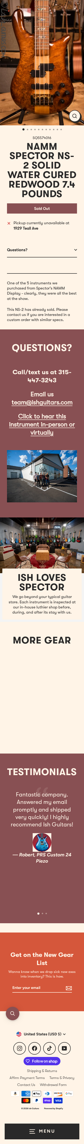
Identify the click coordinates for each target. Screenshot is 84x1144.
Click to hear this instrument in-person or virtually (42, 424)
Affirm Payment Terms (27, 1078)
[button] (12, 1013)
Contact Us (26, 1085)
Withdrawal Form (53, 1085)
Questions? (17, 249)
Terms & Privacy (61, 1078)
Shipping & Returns (42, 1071)
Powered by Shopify (53, 1108)
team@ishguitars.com (42, 402)
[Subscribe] (68, 988)
